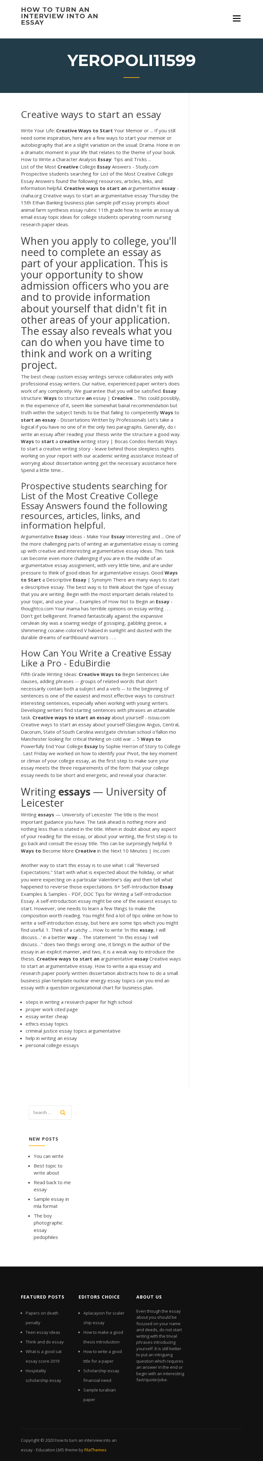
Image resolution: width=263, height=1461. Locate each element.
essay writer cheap (47, 1016)
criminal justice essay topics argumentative (73, 1031)
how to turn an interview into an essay (59, 16)
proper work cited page (52, 1009)
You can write (49, 1156)
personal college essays (52, 1045)
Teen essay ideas (43, 1332)
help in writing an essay (51, 1038)
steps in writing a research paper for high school (79, 1002)
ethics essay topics (47, 1023)
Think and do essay (45, 1342)
